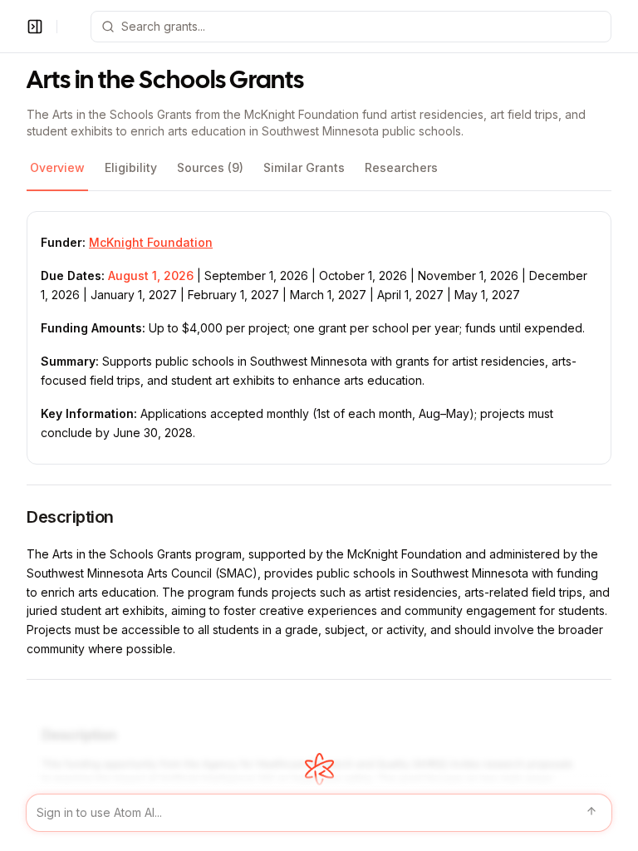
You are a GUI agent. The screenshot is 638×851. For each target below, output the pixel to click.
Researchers (401, 167)
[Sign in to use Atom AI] (319, 812)
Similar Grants (304, 167)
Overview (57, 167)
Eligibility (131, 167)
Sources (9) (210, 167)
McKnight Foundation (151, 242)
